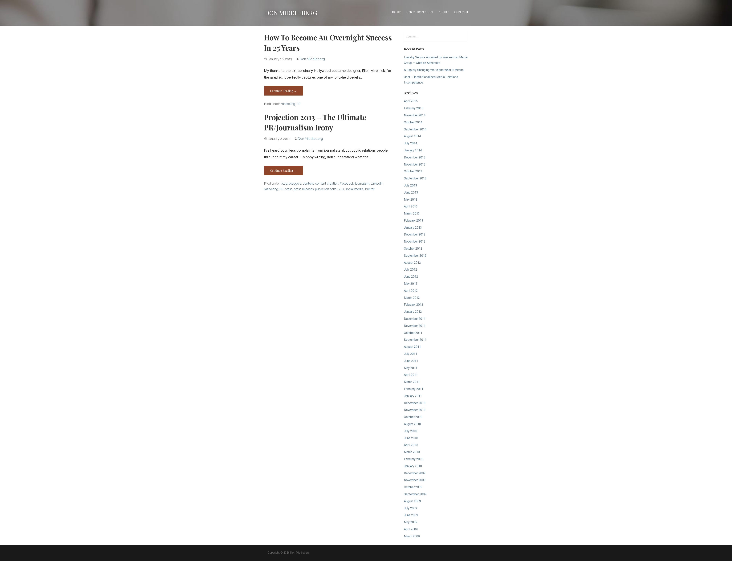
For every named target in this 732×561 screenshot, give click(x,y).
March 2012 (412, 298)
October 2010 (413, 417)
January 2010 (413, 466)
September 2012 (415, 255)
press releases (304, 189)
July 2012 (410, 269)
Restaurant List (419, 12)
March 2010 (412, 452)
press (288, 189)
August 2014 (412, 136)
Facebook (347, 183)
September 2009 (415, 494)
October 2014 (413, 122)
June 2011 (411, 361)
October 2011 (413, 333)
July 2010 (410, 431)
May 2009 (410, 522)
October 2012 (413, 248)
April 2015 (411, 101)
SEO (341, 189)
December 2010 (414, 403)
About (444, 12)
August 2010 (412, 424)
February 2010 (413, 459)
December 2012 (414, 234)
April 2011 (411, 375)
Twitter (369, 189)
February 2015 (413, 108)
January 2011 (413, 396)
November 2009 (414, 480)
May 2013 (410, 199)
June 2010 (411, 438)
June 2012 (411, 276)
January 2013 (413, 227)
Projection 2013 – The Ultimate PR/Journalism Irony (315, 122)
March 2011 (412, 382)
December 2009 (414, 473)
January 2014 (413, 150)
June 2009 (411, 515)
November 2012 (414, 241)
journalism (362, 183)
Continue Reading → (283, 91)
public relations (325, 189)
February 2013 (413, 220)
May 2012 (410, 283)
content (308, 183)
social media (354, 189)
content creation (326, 183)
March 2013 (412, 213)
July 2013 (410, 185)
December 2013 (414, 157)
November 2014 (414, 115)
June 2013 (411, 192)
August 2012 (412, 262)
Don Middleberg (291, 13)
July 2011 (410, 354)
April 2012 (411, 291)
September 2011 (415, 340)
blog (284, 183)
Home (396, 12)
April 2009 (411, 529)
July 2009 (410, 508)
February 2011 (413, 389)
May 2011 (410, 368)
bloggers (295, 183)
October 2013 (413, 171)
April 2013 (411, 206)
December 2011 (414, 319)
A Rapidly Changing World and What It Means (434, 70)
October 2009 (413, 487)
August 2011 (412, 347)
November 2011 (414, 326)
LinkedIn (377, 183)
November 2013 (414, 164)
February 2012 (413, 304)
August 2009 (412, 501)
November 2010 (414, 410)
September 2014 (415, 129)
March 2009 (412, 536)
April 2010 (411, 445)
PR (298, 104)
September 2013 (415, 178)
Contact (461, 12)
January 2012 (413, 311)
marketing (288, 104)
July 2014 (410, 143)
